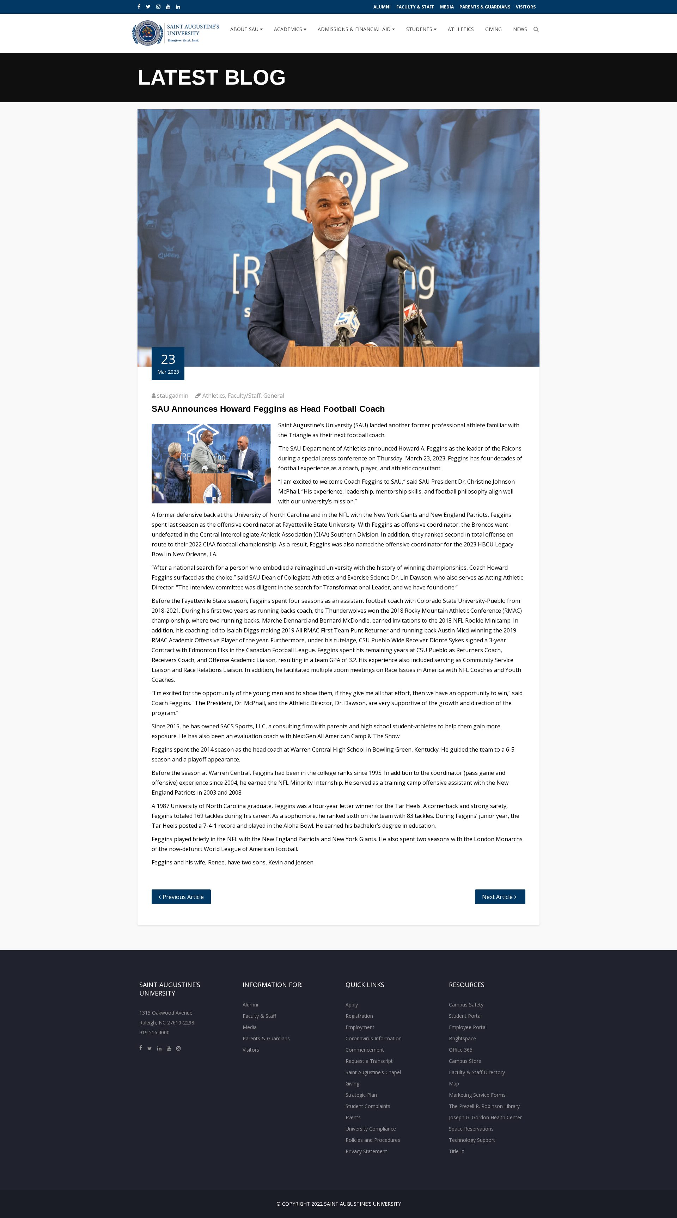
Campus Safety (466, 1004)
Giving (493, 29)
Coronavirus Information (374, 1038)
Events (353, 1117)
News (520, 29)
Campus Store (465, 1061)
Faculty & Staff (415, 7)
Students (420, 29)
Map (454, 1083)
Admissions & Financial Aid (355, 29)
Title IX (456, 1151)
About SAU (245, 29)
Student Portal (465, 1015)
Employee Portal (468, 1027)
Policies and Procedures (373, 1140)
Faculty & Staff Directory (477, 1072)
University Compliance (371, 1128)
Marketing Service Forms (477, 1094)
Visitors (526, 7)
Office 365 (460, 1049)
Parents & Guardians (484, 7)
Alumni (382, 7)
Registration (359, 1015)
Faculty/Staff (244, 395)
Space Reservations (471, 1128)
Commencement (365, 1049)
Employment (360, 1027)
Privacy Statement (366, 1151)
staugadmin (172, 395)
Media (447, 7)
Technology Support (472, 1140)
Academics (289, 29)
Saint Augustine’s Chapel (373, 1072)
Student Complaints (368, 1106)
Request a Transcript (369, 1061)
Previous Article (183, 897)
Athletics (461, 29)
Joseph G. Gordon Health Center (485, 1117)
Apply (352, 1004)
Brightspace (462, 1038)
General (273, 395)
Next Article (497, 897)
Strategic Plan (361, 1094)
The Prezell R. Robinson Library (484, 1106)
